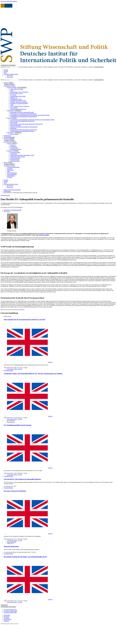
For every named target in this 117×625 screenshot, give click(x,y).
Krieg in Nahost (14, 134)
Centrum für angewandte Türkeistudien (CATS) (22, 155)
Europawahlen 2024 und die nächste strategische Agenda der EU (26, 124)
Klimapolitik (13, 128)
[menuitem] (60, 615)
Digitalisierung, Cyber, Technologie (19, 92)
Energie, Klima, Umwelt (16, 93)
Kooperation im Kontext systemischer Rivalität (22, 112)
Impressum (6, 616)
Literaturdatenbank (11, 174)
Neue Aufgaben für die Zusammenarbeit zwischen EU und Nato (24, 319)
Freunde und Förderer (15, 149)
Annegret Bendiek (5, 195)
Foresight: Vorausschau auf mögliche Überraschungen (23, 126)
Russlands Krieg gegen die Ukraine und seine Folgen (23, 129)
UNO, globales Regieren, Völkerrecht (19, 106)
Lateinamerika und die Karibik (18, 96)
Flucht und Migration (15, 125)
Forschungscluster (14, 159)
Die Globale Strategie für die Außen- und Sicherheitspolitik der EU (25, 557)
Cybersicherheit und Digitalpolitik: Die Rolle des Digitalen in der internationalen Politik (32, 119)
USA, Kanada (13, 107)
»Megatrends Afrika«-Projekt (17, 156)
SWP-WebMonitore (12, 173)
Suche (2, 67)
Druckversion (4, 605)
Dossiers (9, 118)
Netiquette (6, 621)
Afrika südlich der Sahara (16, 89)
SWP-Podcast (10, 170)
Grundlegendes (14, 148)
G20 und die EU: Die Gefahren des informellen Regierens (22, 479)
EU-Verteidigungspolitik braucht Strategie (17, 425)
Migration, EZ (13, 97)
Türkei (12, 105)
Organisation (13, 146)
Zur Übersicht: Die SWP (10, 142)
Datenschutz (7, 615)
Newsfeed (9, 177)
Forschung (9, 150)
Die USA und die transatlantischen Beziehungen (22, 121)
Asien (11, 90)
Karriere (6, 71)
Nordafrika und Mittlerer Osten (18, 100)
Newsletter (9, 168)
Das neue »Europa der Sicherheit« (15, 491)
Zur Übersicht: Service (9, 165)
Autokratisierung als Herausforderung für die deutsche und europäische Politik (30, 115)
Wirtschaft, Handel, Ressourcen (18, 109)
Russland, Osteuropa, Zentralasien (18, 102)
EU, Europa (13, 95)
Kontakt (6, 70)
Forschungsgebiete (11, 87)
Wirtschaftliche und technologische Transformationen (23, 116)
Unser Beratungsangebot (13, 167)
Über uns (9, 143)
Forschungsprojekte (15, 158)
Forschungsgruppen (15, 152)
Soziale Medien (11, 175)
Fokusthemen (10, 132)
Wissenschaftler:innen (9, 137)
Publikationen (7, 135)
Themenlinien (10, 110)
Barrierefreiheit (7, 619)
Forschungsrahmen (15, 161)
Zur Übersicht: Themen (10, 86)
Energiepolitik (13, 122)
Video (8, 171)
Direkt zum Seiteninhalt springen (9, 1)
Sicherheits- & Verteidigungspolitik (19, 103)
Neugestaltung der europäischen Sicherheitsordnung (23, 113)
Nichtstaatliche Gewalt (16, 99)
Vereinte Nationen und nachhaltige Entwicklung (22, 131)
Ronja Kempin (10, 422)
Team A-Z (12, 145)
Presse (5, 72)
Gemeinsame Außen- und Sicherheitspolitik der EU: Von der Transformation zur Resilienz (33, 373)
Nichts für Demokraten (11, 546)
